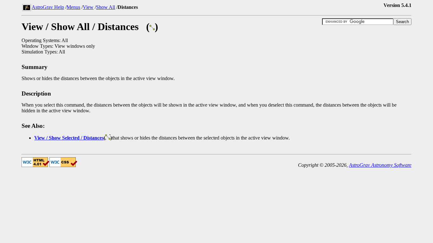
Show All (105, 7)
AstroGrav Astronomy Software (380, 165)
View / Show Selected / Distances (69, 137)
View (88, 7)
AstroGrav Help (48, 7)
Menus (73, 7)
